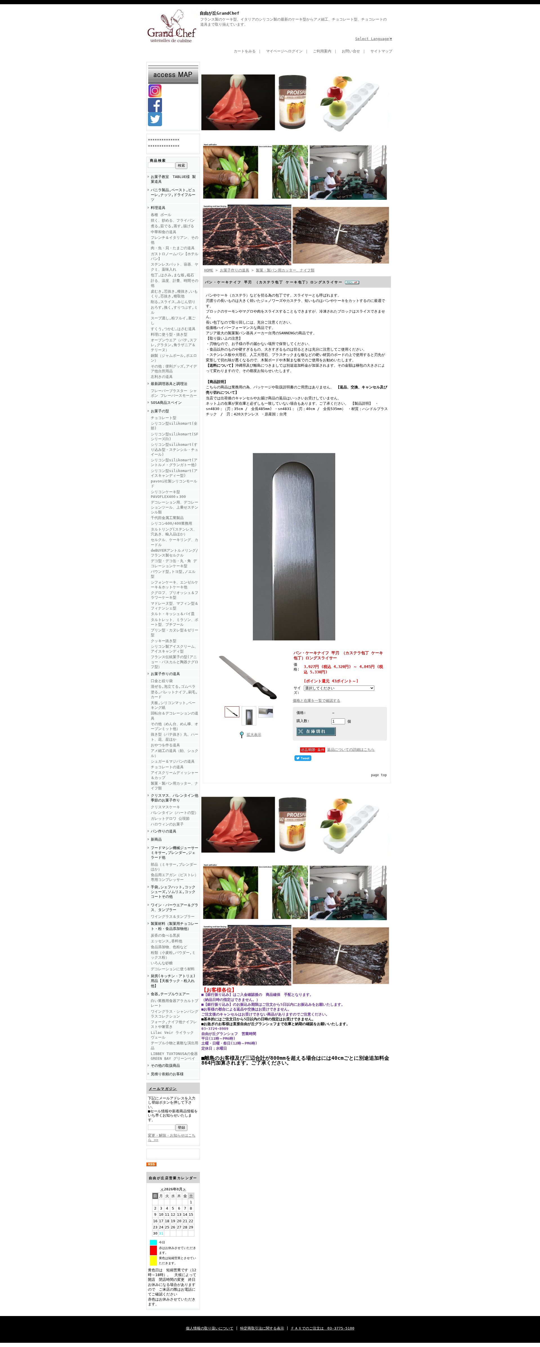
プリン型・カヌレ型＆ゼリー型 (174, 632)
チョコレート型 (163, 418)
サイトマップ (381, 51)
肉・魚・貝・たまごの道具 (173, 248)
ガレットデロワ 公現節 (170, 818)
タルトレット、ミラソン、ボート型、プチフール (174, 622)
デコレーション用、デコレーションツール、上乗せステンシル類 (174, 507)
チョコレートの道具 (167, 767)
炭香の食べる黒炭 (165, 935)
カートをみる (245, 51)
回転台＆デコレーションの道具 (174, 715)
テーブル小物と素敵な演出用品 (174, 1045)
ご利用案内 (322, 51)
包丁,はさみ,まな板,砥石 (172, 275)
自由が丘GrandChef (219, 13)
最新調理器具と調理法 (169, 384)
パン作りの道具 (163, 831)
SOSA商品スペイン (166, 402)
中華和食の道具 (163, 232)
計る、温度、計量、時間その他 (174, 283)
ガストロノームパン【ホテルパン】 (174, 256)
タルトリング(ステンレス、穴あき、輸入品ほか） (174, 531)
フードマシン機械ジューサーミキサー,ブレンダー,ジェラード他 (174, 853)
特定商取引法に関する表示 (262, 1328)
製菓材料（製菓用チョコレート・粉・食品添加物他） (174, 925)
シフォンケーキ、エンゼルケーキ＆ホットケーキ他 (174, 584)
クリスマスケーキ (165, 807)
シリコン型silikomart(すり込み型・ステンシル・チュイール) (174, 449)
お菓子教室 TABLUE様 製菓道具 (173, 179)
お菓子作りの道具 (165, 674)
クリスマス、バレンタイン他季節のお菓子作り (174, 797)
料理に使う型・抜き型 (169, 334)
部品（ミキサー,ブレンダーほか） (174, 866)
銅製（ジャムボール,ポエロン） (174, 357)
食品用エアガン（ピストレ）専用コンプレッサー (174, 877)
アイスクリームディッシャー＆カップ (174, 775)
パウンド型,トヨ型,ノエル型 (173, 573)
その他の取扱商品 (165, 1065)
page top (379, 775)
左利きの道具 (162, 377)
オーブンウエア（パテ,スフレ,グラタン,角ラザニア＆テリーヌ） (174, 345)
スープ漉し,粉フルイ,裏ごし (173, 320)
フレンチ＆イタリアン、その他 (174, 239)
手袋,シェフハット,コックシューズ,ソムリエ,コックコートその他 (173, 892)
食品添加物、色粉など (169, 947)
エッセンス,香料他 (166, 941)
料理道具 (158, 208)
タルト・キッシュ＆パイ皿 (173, 614)
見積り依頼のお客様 (167, 1074)
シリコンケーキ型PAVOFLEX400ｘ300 (168, 494)
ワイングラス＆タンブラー (173, 916)
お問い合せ (351, 51)
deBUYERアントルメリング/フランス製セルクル (174, 552)
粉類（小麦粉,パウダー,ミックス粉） (173, 954)
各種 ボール (161, 215)
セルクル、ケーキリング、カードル (174, 542)
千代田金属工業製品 (167, 518)
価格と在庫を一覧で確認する (316, 700)
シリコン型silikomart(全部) (174, 425)
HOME (208, 270)
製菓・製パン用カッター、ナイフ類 (174, 785)
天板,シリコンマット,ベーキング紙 (173, 705)
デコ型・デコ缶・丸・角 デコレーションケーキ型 (174, 563)
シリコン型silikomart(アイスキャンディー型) (174, 473)
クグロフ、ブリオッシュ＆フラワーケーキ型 (174, 595)
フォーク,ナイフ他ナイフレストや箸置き (174, 1024)
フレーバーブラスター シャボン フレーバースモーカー (174, 393)
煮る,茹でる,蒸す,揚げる (172, 226)
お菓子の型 (160, 411)
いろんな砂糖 (162, 963)
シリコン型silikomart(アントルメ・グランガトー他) (174, 462)
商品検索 (158, 160)
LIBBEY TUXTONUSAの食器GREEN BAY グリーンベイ (174, 1056)
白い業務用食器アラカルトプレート (174, 1003)
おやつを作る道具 (165, 745)
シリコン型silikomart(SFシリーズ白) (174, 436)
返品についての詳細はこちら (351, 749)
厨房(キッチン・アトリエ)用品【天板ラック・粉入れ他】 (173, 981)
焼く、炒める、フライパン (173, 220)
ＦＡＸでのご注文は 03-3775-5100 (322, 1328)
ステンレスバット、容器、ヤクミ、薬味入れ (174, 266)
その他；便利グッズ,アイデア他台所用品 (174, 368)
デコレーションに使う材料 (173, 969)
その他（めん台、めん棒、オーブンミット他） (174, 726)
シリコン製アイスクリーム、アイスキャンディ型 (174, 648)
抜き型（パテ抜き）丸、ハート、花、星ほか (174, 736)
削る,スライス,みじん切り (173, 302)
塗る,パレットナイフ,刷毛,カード (174, 694)
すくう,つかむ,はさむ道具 (173, 329)
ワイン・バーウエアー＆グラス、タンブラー (174, 907)
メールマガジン (163, 1089)
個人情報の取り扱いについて (209, 1328)
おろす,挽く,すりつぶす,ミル (174, 309)
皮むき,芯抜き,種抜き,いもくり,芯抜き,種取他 (174, 293)
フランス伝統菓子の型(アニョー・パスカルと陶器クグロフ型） (174, 662)
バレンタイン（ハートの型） (174, 813)
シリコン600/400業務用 (171, 523)
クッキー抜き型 (163, 641)
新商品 (156, 839)
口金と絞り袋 (162, 681)
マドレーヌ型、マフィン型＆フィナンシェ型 (174, 605)
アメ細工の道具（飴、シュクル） (174, 753)
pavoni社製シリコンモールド (174, 483)
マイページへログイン (284, 51)
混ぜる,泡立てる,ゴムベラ (173, 686)
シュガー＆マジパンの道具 (173, 761)
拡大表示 (254, 734)
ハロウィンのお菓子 (167, 824)
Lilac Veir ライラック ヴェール (172, 1034)
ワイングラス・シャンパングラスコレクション (174, 1013)
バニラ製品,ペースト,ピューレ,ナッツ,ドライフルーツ (173, 195)
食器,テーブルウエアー (170, 994)
